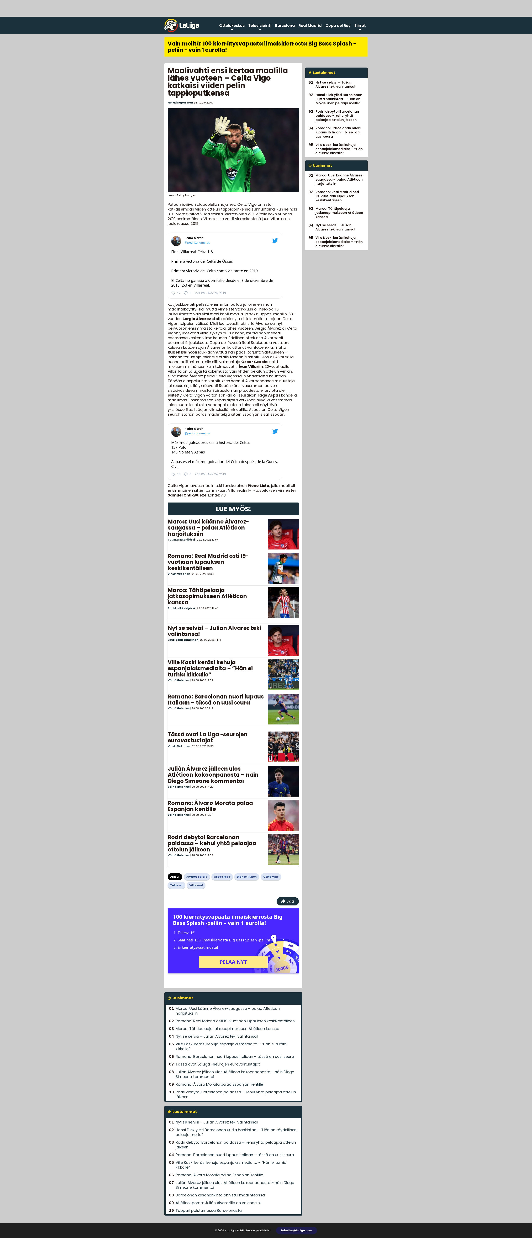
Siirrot (360, 25)
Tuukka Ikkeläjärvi (181, 540)
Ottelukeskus (232, 25)
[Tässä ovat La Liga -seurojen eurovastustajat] (283, 747)
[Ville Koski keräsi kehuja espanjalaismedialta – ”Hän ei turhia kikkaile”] (283, 674)
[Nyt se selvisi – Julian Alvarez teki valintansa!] (283, 640)
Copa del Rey (338, 25)
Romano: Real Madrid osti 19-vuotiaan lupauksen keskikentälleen (208, 562)
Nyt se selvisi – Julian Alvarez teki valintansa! (214, 631)
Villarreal (196, 885)
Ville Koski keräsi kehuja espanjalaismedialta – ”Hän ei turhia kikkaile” (210, 669)
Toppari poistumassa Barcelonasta (209, 1210)
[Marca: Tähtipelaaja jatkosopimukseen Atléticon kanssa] (283, 602)
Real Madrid (310, 25)
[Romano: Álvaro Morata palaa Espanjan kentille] (283, 815)
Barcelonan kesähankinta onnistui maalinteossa (220, 1195)
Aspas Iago (222, 877)
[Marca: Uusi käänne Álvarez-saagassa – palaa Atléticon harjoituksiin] (283, 534)
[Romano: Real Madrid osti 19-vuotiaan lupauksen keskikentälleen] (283, 568)
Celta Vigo (271, 877)
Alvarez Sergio (196, 877)
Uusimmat (182, 997)
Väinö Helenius (179, 680)
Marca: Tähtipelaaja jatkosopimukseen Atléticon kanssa (207, 596)
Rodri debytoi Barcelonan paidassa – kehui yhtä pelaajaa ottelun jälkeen (212, 844)
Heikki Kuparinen (180, 103)
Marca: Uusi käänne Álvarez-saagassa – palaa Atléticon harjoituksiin (208, 528)
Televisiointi (259, 25)
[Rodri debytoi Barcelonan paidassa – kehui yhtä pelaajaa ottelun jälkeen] (283, 849)
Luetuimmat (184, 1111)
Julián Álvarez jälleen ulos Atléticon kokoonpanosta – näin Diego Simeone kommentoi (213, 775)
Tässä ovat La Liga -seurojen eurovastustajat (208, 737)
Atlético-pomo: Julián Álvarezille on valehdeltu (218, 1202)
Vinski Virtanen (179, 574)
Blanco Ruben (247, 877)
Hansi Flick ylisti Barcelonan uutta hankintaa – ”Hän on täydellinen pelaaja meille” (236, 1132)
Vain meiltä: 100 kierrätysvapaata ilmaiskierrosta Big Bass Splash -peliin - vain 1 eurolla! (262, 47)
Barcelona (285, 25)
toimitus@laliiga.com (296, 1230)
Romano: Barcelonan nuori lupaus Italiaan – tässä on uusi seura (216, 700)
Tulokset (176, 885)
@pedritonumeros (197, 242)
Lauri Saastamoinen (183, 640)
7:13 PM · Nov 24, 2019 (210, 474)
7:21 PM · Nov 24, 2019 (210, 293)
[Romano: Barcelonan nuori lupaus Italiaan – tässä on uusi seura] (283, 709)
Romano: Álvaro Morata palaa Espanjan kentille (210, 806)
